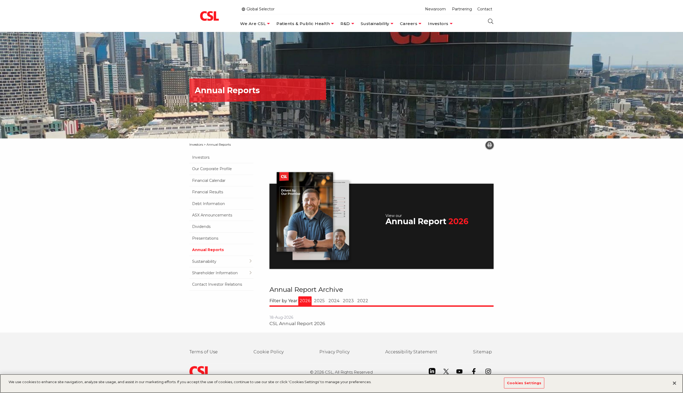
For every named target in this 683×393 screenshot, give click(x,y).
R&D (345, 23)
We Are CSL (253, 23)
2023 (348, 300)
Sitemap (482, 351)
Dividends (201, 226)
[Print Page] (490, 145)
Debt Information (208, 203)
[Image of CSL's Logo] (208, 16)
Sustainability (375, 23)
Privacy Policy (334, 351)
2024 (333, 300)
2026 (305, 300)
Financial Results (207, 192)
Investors (438, 23)
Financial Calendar (208, 180)
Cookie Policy (268, 351)
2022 (362, 300)
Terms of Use (203, 351)
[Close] (674, 383)
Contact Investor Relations (217, 284)
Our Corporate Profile (212, 168)
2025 (319, 300)
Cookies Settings (524, 383)
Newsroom (435, 9)
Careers (409, 23)
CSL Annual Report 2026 (297, 323)
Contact (484, 9)
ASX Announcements (212, 215)
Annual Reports (208, 249)
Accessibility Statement (411, 351)
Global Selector (260, 9)
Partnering (462, 9)
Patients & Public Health (303, 23)
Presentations (205, 238)
